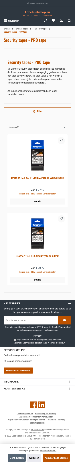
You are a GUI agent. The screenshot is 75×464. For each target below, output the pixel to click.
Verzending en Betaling (45, 414)
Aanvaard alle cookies (56, 457)
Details (37, 201)
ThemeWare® (38, 439)
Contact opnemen (25, 414)
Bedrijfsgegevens (38, 423)
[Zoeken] (46, 21)
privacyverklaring (44, 340)
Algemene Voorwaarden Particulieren (36, 417)
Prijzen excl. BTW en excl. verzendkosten (37, 194)
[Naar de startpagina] (37, 12)
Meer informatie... (48, 451)
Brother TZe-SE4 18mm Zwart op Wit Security (37, 177)
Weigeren (34, 457)
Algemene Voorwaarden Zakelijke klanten (26, 420)
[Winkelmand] (69, 21)
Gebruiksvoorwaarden (30, 330)
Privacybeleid (64, 327)
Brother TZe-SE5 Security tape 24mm (37, 256)
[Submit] (64, 320)
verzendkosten (37, 429)
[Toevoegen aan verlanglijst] (61, 140)
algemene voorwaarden (23, 343)
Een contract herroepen (18, 370)
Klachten (52, 420)
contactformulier (23, 361)
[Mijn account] (61, 21)
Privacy (61, 420)
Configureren (17, 457)
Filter (39, 111)
